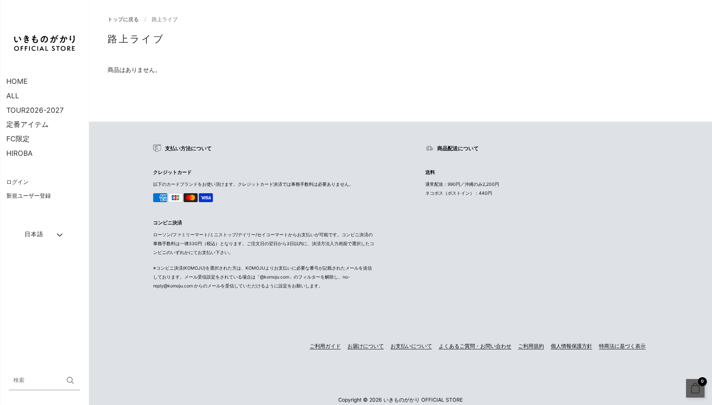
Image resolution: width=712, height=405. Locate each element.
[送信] (70, 380)
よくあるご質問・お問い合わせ (475, 346)
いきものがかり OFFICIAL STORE (423, 400)
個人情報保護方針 (571, 346)
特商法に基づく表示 (622, 346)
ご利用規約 (531, 346)
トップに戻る (123, 19)
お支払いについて (411, 346)
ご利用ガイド (325, 346)
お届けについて (365, 346)
